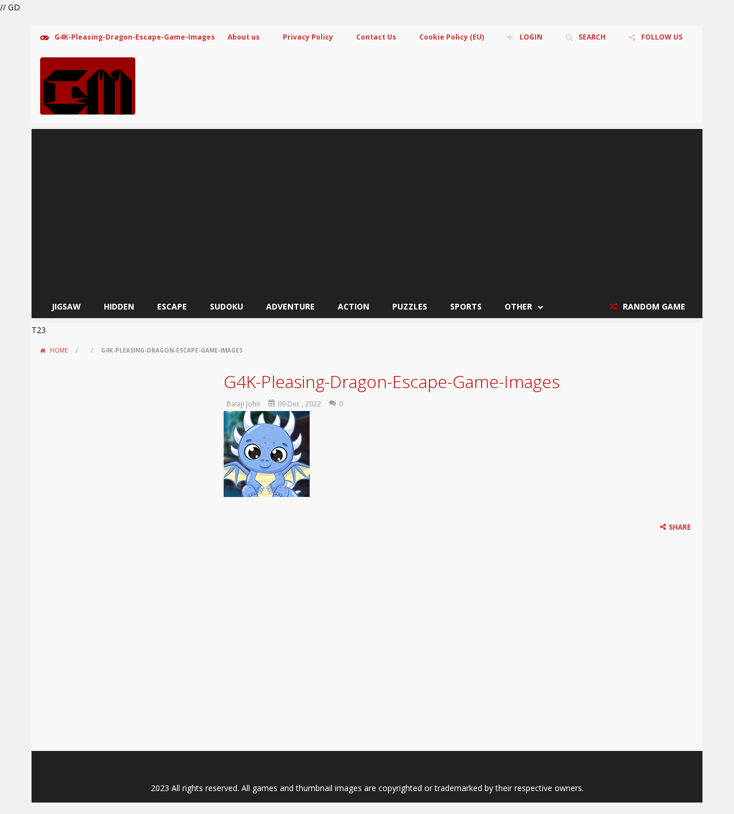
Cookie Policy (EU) (451, 37)
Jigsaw (66, 306)
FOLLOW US (661, 37)
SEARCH (592, 37)
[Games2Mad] (87, 85)
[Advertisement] (367, 209)
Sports (466, 306)
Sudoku (226, 306)
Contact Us (376, 37)
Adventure (290, 306)
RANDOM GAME (652, 306)
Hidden (119, 306)
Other (518, 306)
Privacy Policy (308, 37)
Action (353, 306)
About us (244, 37)
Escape (172, 306)
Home (59, 350)
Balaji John (243, 404)
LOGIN (531, 37)
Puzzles (409, 306)
